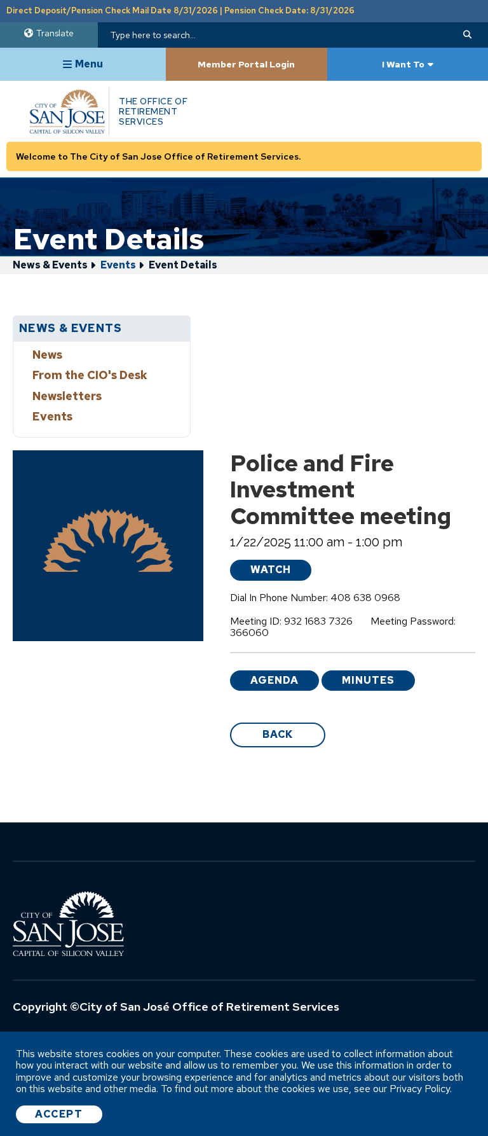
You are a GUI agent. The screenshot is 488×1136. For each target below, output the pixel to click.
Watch (270, 569)
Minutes (368, 680)
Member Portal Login (246, 64)
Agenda (274, 680)
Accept (59, 1114)
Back (277, 734)
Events (118, 265)
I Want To (403, 64)
